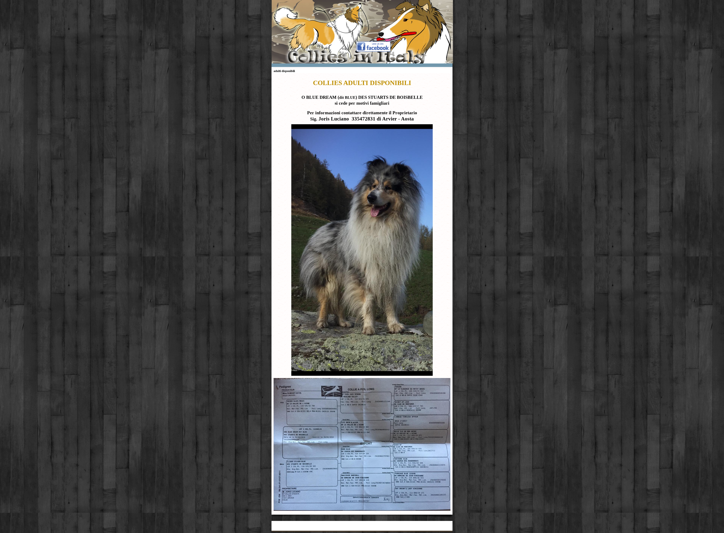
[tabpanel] (362, 98)
